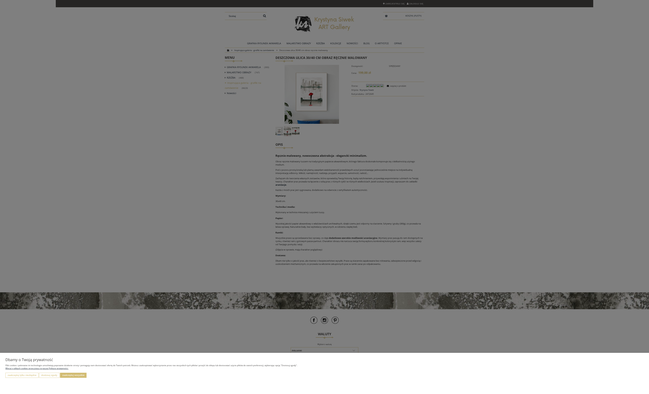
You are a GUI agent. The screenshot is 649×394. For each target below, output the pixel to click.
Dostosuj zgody (49, 375)
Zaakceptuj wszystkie (73, 375)
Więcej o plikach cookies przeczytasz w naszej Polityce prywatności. (36, 368)
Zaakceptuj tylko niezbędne (22, 375)
